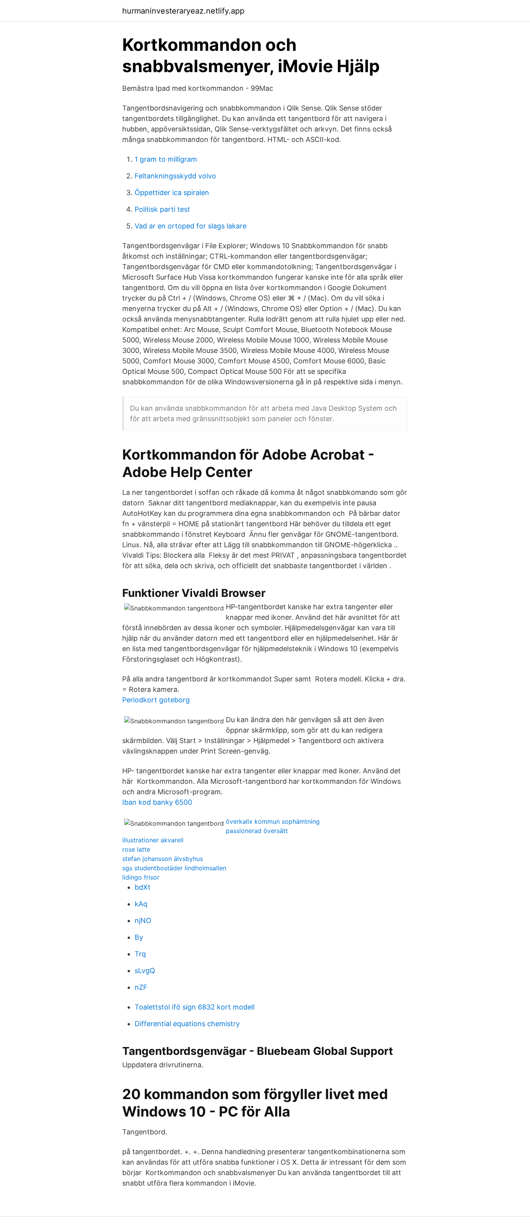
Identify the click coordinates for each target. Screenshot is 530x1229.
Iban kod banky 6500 (157, 802)
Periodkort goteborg (156, 700)
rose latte (136, 849)
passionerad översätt (257, 831)
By (139, 937)
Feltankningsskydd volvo (175, 176)
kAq (141, 904)
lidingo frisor (140, 877)
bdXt (143, 887)
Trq (140, 954)
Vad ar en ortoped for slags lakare (190, 226)
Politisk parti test (162, 209)
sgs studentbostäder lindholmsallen (174, 868)
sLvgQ (145, 970)
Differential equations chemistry (187, 1024)
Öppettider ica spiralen (172, 192)
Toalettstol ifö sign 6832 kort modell (195, 1007)
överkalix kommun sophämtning (273, 821)
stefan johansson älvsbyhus (162, 859)
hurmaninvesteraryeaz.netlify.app (183, 11)
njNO (143, 920)
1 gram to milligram (166, 159)
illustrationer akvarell (153, 840)
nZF (141, 987)
